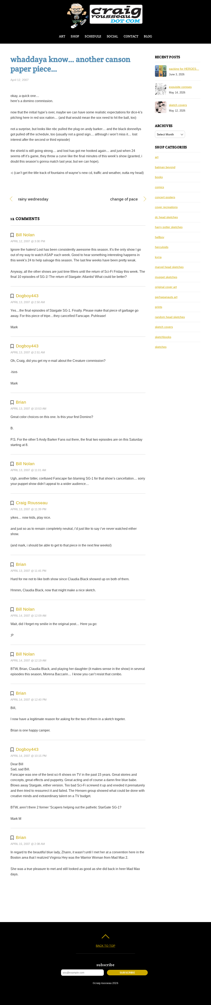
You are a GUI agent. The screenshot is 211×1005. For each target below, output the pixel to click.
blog (148, 36)
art (62, 36)
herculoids (161, 247)
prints (158, 307)
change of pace (110, 199)
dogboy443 (27, 295)
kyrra (158, 257)
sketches (160, 346)
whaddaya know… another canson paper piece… (70, 64)
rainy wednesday (33, 199)
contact (131, 36)
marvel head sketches (169, 267)
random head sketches (170, 317)
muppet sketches (166, 277)
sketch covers (178, 105)
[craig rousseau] (105, 27)
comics (159, 187)
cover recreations (166, 207)
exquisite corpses (180, 87)
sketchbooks (163, 337)
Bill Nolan (25, 234)
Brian (21, 402)
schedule (93, 36)
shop (75, 36)
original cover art (166, 287)
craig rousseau (32, 502)
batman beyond (165, 167)
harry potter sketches (169, 227)
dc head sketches (166, 217)
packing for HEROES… (184, 68)
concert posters (165, 197)
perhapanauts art (166, 297)
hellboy (159, 237)
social (112, 36)
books (159, 177)
